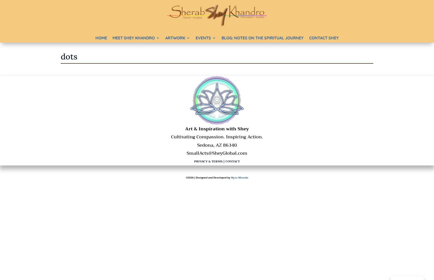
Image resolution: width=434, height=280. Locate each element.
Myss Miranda (239, 177)
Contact (233, 161)
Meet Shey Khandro (134, 37)
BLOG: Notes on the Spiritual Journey (263, 37)
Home (101, 37)
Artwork (175, 37)
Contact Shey (324, 37)
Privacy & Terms (208, 161)
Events (203, 37)
